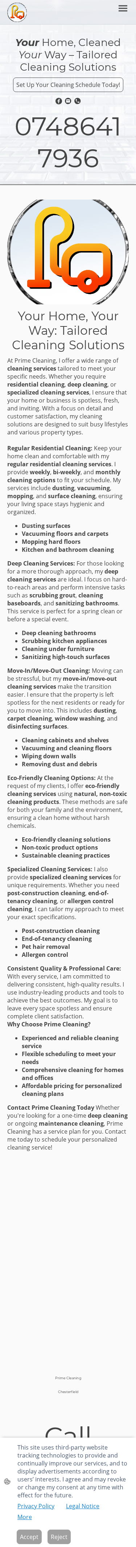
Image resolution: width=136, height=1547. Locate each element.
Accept (29, 1537)
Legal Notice (82, 1506)
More (24, 1517)
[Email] (68, 101)
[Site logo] (17, 12)
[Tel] (77, 101)
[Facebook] (58, 101)
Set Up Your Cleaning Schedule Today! (68, 85)
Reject (59, 1537)
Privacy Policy (35, 1506)
